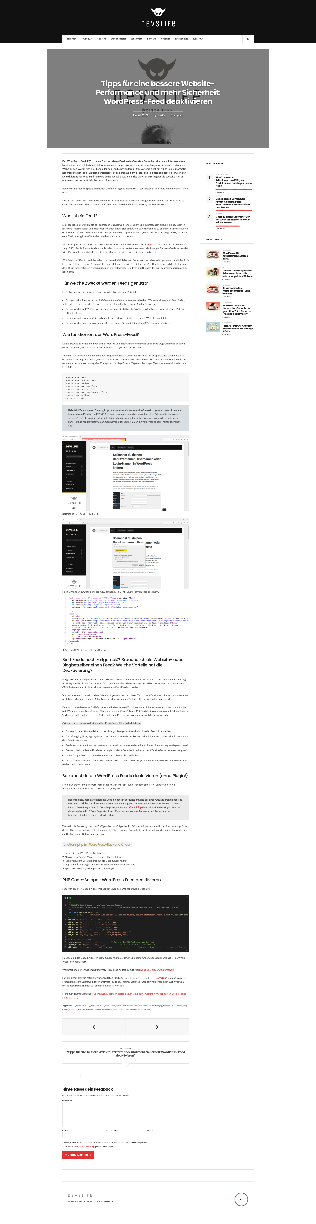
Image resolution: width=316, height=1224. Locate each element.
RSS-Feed (81, 1009)
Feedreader (146, 1006)
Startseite (72, 39)
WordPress (136, 39)
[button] (186, 897)
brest (93, 1006)
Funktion (166, 1006)
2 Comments (221, 229)
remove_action (68, 1009)
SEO (223, 267)
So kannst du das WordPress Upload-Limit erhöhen (236, 291)
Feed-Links (137, 1006)
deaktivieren (121, 1006)
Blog (88, 1006)
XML (159, 244)
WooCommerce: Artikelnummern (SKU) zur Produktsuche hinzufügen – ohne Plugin (234, 181)
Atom (153, 244)
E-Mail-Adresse (111, 1130)
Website (116, 1009)
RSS (147, 244)
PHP (184, 1006)
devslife (161, 115)
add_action (76, 1006)
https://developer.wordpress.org (157, 969)
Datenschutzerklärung (85, 1146)
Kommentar (108, 985)
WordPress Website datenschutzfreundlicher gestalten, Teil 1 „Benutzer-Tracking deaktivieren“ (237, 309)
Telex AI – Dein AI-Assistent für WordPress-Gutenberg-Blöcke (237, 328)
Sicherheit (90, 1009)
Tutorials (87, 39)
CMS (97, 1006)
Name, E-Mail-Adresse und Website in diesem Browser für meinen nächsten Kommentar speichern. (106, 1142)
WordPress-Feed (144, 1009)
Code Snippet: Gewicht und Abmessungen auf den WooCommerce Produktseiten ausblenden (233, 203)
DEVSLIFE (80, 1195)
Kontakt (151, 39)
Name (65, 1130)
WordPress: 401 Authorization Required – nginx (236, 256)
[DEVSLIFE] (158, 17)
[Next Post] (157, 1027)
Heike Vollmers (176, 1006)
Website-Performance (128, 1009)
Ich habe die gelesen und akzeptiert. (90, 1146)
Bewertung (161, 977)
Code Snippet (110, 1006)
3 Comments (221, 192)
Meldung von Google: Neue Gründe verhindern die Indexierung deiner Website (237, 273)
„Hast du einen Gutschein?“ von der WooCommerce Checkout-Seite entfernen (233, 220)
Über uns (165, 39)
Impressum (198, 39)
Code (102, 1006)
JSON (171, 244)
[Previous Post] (94, 1027)
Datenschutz (181, 39)
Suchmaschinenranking (103, 1009)
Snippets (101, 39)
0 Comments (227, 262)
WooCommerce (118, 39)
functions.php (157, 1006)
